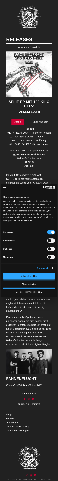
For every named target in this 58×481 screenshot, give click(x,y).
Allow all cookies (29, 276)
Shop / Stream (40, 122)
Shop (8, 414)
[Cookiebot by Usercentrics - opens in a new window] (43, 187)
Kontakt (10, 418)
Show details (43, 268)
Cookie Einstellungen (17, 430)
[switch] (51, 240)
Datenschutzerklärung (17, 426)
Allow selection (29, 284)
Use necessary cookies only (29, 292)
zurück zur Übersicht (29, 47)
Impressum (12, 422)
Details (17, 122)
